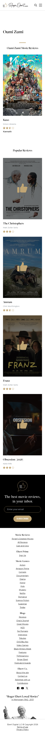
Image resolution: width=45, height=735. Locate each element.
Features (22, 652)
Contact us (22, 676)
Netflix (22, 593)
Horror (22, 583)
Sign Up (22, 555)
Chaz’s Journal (22, 620)
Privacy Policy (22, 729)
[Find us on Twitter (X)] (27, 688)
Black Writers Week (22, 649)
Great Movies (22, 624)
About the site (22, 672)
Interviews (22, 635)
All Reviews (23, 542)
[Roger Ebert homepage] (15, 5)
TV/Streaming (22, 656)
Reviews (22, 617)
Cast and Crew (22, 546)
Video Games (22, 645)
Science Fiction (22, 600)
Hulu (22, 586)
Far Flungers (22, 631)
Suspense (22, 604)
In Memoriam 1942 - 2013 (23, 700)
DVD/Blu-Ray (22, 642)
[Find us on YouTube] (22, 688)
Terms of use (22, 727)
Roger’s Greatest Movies (22, 539)
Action (22, 565)
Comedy (22, 572)
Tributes (22, 638)
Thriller (22, 607)
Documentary (22, 576)
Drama (23, 579)
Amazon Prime (22, 568)
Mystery (22, 590)
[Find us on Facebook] (18, 688)
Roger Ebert (22, 659)
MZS (22, 628)
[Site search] (35, 5)
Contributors (22, 683)
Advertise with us (22, 680)
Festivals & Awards (22, 663)
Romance (22, 597)
